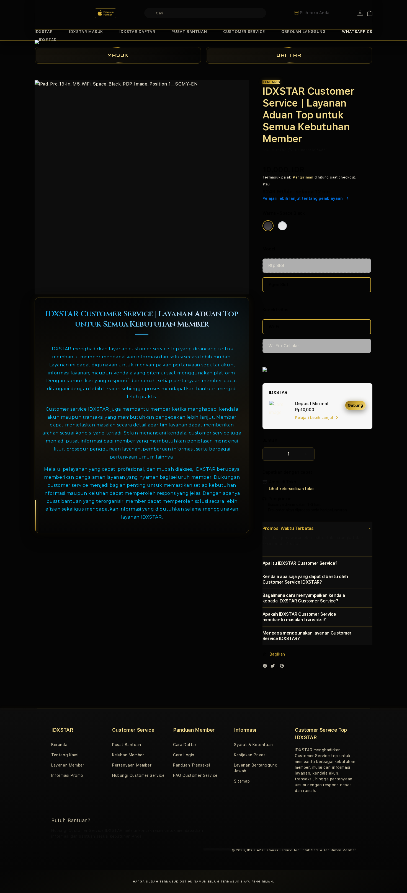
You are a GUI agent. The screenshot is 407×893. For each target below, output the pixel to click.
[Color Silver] (282, 225)
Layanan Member (67, 765)
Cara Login (183, 755)
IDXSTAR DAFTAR (137, 31)
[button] (44, 31)
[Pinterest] (283, 667)
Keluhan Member (128, 755)
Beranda (59, 744)
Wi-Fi (274, 326)
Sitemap (242, 781)
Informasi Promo (67, 775)
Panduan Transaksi (191, 765)
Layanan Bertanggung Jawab (255, 768)
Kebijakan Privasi (250, 755)
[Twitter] (274, 667)
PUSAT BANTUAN (189, 31)
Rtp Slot (276, 265)
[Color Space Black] (268, 225)
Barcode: (303, 150)
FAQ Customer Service (195, 775)
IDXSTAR (44, 31)
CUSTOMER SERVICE (244, 31)
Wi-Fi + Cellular (283, 345)
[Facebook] (266, 667)
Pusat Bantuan (126, 744)
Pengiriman (303, 177)
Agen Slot (278, 284)
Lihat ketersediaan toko (291, 488)
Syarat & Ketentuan (253, 744)
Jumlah (269, 440)
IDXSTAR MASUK (86, 31)
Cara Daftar (185, 744)
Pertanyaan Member (131, 765)
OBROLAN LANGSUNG (303, 31)
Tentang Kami (64, 755)
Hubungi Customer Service (138, 775)
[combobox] (205, 13)
